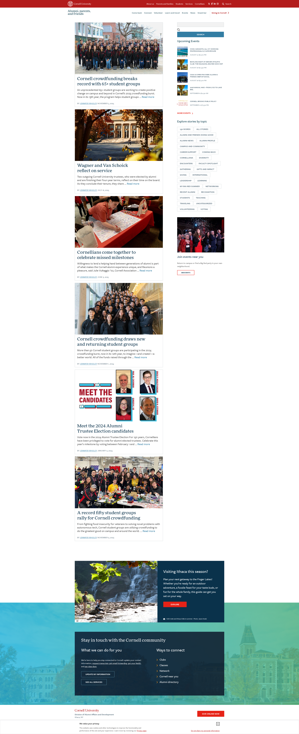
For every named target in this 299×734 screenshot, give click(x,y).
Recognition (207, 192)
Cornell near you (169, 676)
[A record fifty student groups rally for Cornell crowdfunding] (119, 482)
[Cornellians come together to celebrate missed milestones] (119, 222)
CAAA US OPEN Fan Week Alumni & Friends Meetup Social (204, 75)
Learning (202, 180)
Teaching (201, 197)
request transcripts (100, 663)
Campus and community (192, 146)
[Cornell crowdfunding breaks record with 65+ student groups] (182, 52)
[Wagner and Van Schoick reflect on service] (119, 135)
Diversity (204, 157)
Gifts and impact (205, 169)
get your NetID (134, 663)
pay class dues (90, 666)
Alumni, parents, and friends (79, 13)
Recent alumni (187, 192)
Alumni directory (169, 682)
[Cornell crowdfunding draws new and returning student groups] (119, 309)
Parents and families (164, 3)
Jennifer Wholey (88, 103)
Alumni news (187, 140)
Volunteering (187, 209)
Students (179, 3)
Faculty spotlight (208, 163)
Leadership (185, 180)
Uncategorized (204, 203)
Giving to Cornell (219, 13)
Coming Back (209, 152)
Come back (137, 12)
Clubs (163, 659)
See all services (93, 682)
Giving (183, 174)
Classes (164, 665)
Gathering (185, 169)
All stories (202, 129)
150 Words (185, 129)
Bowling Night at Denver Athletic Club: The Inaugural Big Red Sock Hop (206, 63)
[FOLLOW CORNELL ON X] (209, 4)
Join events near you (190, 257)
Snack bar (202, 12)
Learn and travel (172, 12)
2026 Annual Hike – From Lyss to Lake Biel (206, 88)
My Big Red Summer (190, 186)
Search (200, 34)
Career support (188, 152)
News (192, 12)
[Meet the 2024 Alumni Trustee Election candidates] (119, 395)
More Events (184, 113)
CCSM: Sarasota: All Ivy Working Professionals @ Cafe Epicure (204, 50)
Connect (148, 12)
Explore (175, 604)
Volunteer (158, 12)
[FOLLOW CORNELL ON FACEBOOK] (212, 4)
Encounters (186, 163)
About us (150, 3)
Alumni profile (207, 140)
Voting (204, 209)
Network (164, 671)
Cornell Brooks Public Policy (203, 101)
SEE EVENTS (185, 272)
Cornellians (200, 3)
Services (189, 3)
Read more (148, 97)
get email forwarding (118, 663)
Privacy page (141, 730)
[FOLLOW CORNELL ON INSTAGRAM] (218, 4)
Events (185, 12)
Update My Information (97, 674)
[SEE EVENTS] (200, 234)
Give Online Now (210, 713)
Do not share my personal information (205, 730)
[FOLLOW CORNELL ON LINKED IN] (215, 4)
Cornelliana (186, 157)
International (200, 174)
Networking (212, 186)
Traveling (185, 203)
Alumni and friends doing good (196, 134)
